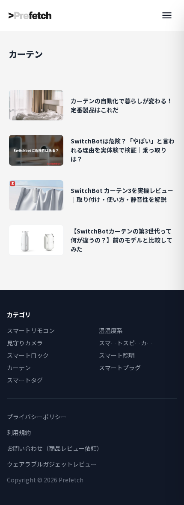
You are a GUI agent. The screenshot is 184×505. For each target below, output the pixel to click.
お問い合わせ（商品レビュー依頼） (55, 448)
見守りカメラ (25, 343)
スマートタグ (25, 380)
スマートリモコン (31, 330)
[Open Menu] (166, 15)
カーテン (19, 367)
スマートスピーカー (126, 343)
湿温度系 (111, 330)
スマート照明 (117, 355)
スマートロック (28, 355)
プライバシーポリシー (37, 416)
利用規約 (19, 432)
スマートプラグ (120, 367)
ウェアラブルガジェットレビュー (52, 464)
